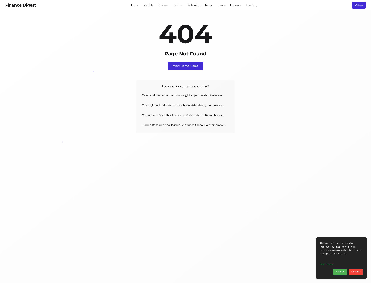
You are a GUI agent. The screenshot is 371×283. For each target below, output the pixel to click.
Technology (194, 5)
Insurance (236, 5)
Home (134, 5)
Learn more (326, 264)
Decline (355, 271)
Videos (359, 5)
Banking (178, 5)
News (208, 5)
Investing (251, 5)
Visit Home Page (185, 66)
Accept (340, 271)
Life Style (148, 5)
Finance (221, 5)
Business (163, 5)
